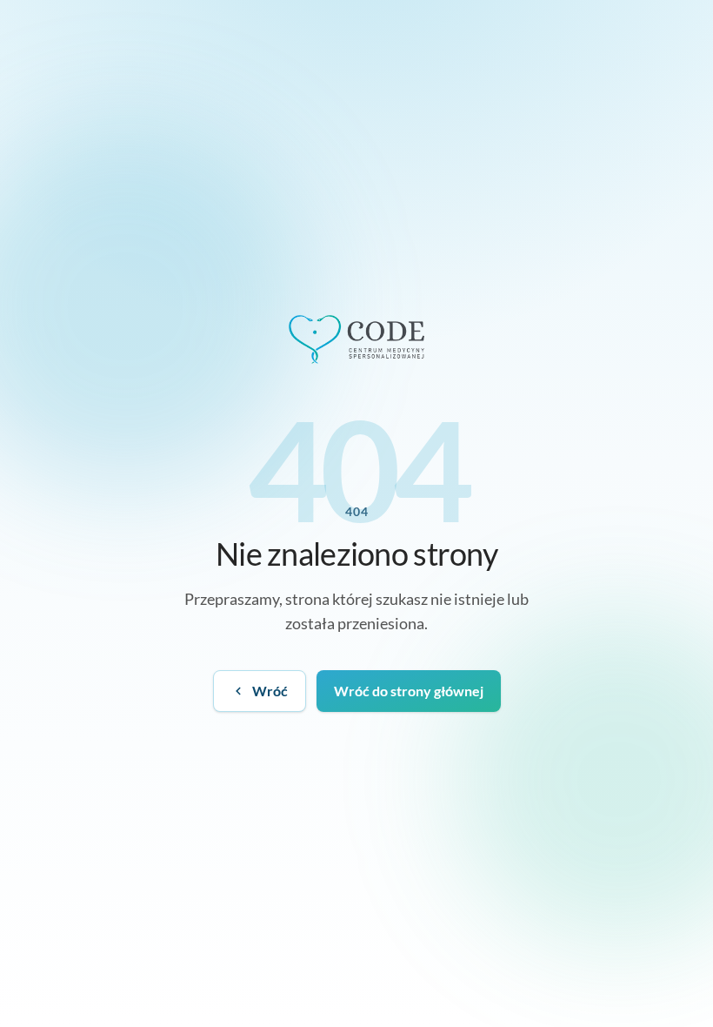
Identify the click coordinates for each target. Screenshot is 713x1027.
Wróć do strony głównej (408, 690)
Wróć (270, 690)
